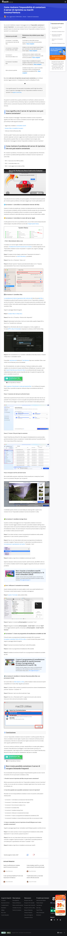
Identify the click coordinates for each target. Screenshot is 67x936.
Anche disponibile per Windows (13, 382)
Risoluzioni (27, 898)
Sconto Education (5, 915)
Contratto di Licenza (16, 907)
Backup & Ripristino (28, 910)
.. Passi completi (37, 64)
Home (24, 16)
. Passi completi (30, 44)
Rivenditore (3, 907)
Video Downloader (40, 912)
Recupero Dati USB (28, 900)
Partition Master (39, 902)
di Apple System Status (33, 223)
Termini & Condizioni (16, 910)
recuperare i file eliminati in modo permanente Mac (18, 386)
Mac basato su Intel (19, 681)
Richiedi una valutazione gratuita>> (58, 57)
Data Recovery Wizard (41, 900)
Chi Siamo (3, 900)
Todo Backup (39, 905)
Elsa (8, 16)
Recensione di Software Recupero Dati (57, 28)
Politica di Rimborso (16, 902)
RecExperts (38, 915)
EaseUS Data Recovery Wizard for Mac (15, 370)
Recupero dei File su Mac (29, 907)
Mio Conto (3, 912)
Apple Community (17, 92)
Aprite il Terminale (12, 595)
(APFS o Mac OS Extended (14, 329)
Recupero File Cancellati (29, 902)
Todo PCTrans (39, 910)
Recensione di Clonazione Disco (57, 39)
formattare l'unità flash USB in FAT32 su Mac (15, 639)
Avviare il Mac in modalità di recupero (14, 128)
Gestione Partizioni (28, 912)
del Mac (41, 298)
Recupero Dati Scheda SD (29, 905)
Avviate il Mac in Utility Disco (15, 313)
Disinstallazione (15, 900)
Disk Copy (38, 907)
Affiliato (2, 910)
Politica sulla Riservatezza (17, 905)
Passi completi (36, 57)
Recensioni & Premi (5, 902)
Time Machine (25, 360)
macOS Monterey (21, 256)
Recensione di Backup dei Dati (58, 43)
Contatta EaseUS (5, 905)
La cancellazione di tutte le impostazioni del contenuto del (18, 298)
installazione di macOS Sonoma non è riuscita (20, 246)
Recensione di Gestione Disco (58, 31)
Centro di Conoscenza (33, 16)
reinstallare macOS (21, 125)
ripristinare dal (13, 360)
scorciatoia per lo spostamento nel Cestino (14, 544)
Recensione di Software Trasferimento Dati (57, 35)
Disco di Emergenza (28, 915)
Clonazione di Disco (28, 917)
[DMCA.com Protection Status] (9, 932)
